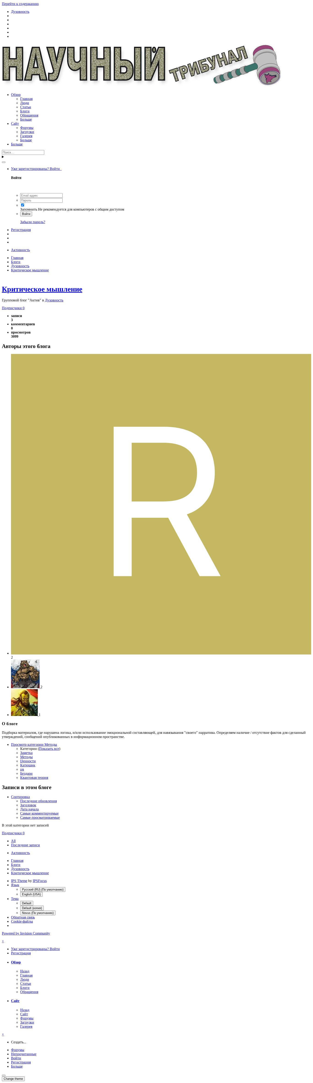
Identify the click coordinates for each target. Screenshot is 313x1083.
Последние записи (25, 845)
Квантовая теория (34, 778)
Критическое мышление (42, 289)
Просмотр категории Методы (34, 744)
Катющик (27, 765)
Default (26, 903)
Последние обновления (38, 801)
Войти (26, 214)
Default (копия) (32, 908)
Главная (26, 99)
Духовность (54, 300)
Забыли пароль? (32, 222)
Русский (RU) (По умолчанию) (42, 889)
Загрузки (27, 132)
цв (22, 769)
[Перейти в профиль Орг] (25, 715)
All (13, 841)
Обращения (29, 115)
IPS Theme (19, 881)
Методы (26, 757)
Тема (15, 899)
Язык (15, 885)
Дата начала (29, 809)
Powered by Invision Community (26, 933)
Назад (24, 971)
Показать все (49, 749)
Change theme (13, 1078)
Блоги (25, 111)
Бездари (26, 773)
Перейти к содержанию (20, 4)
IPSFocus (40, 881)
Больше (26, 119)
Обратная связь (23, 917)
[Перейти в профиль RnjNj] (161, 653)
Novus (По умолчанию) (38, 913)
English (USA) (31, 894)
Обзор (16, 95)
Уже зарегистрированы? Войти (36, 169)
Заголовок (28, 805)
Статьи (25, 107)
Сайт (15, 123)
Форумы (26, 128)
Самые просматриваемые (40, 817)
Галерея (26, 136)
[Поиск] (3, 162)
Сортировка (20, 797)
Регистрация (21, 230)
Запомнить (28, 209)
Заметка (26, 753)
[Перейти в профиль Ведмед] (26, 687)
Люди (24, 103)
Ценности (28, 761)
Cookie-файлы (22, 921)
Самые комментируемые (39, 813)
